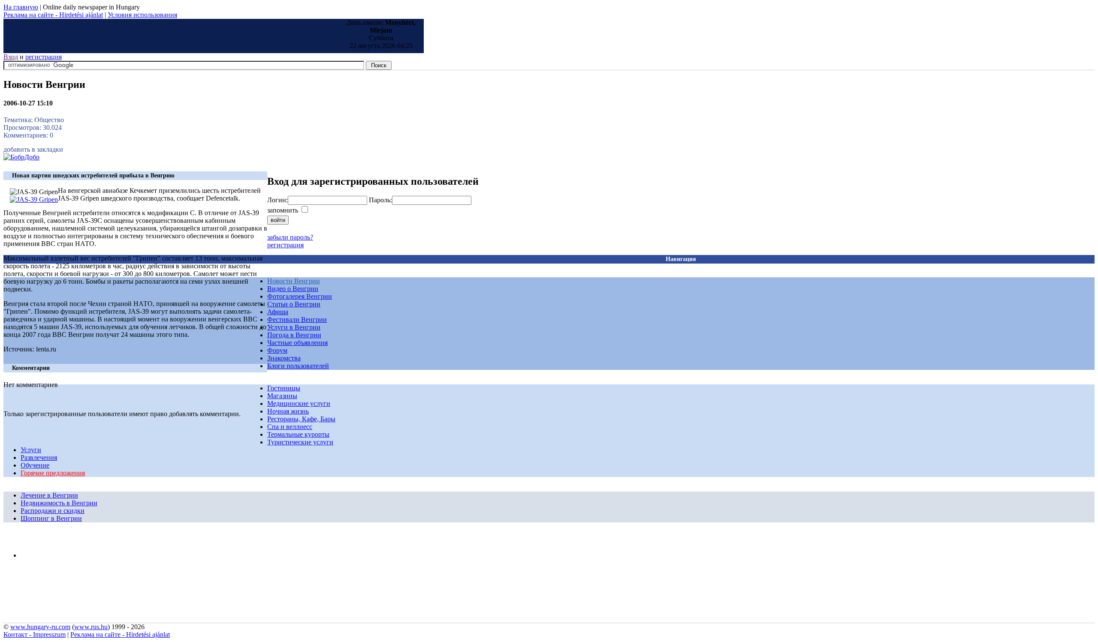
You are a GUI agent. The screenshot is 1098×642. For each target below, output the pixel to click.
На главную (20, 7)
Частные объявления (297, 342)
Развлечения (39, 457)
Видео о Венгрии (292, 288)
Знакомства (284, 358)
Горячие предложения (53, 473)
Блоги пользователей (298, 365)
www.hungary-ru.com (40, 626)
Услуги (31, 449)
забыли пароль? (290, 237)
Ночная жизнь (288, 411)
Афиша (277, 311)
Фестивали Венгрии (297, 319)
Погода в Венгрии (294, 335)
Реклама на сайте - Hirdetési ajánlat (53, 14)
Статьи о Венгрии (293, 304)
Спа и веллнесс (289, 426)
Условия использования (142, 14)
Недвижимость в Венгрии (59, 503)
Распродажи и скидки (52, 510)
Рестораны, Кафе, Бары (301, 419)
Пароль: (380, 200)
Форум (277, 350)
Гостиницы (283, 388)
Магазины (282, 395)
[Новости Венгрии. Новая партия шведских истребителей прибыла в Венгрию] (21, 157)
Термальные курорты (298, 434)
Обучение (35, 465)
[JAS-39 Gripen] (34, 199)
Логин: (277, 200)
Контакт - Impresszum (34, 634)
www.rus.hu (91, 626)
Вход (10, 56)
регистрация (43, 56)
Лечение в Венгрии (49, 495)
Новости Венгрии (293, 281)
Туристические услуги (300, 442)
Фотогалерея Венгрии (299, 296)
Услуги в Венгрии (293, 327)
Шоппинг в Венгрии (51, 518)
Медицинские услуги (298, 403)
